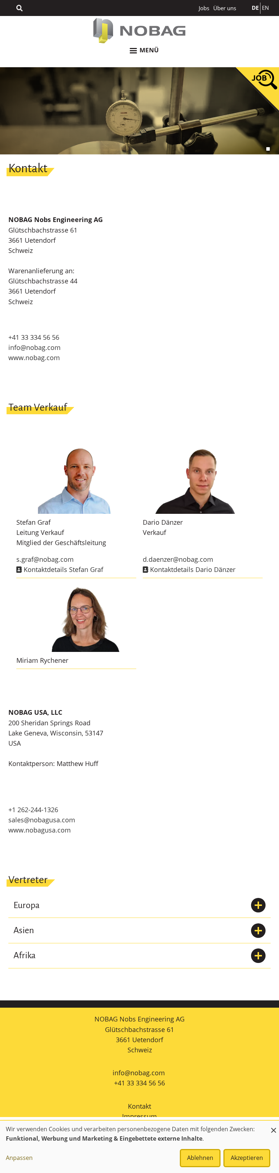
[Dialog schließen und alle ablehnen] (273, 1125)
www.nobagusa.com (39, 830)
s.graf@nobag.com (45, 559)
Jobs (204, 8)
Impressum (139, 1116)
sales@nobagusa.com (41, 819)
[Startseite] (139, 30)
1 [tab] (268, 149)
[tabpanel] (139, 110)
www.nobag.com (34, 357)
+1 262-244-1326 (33, 809)
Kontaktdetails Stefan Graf (62, 569)
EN (265, 7)
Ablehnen (200, 1158)
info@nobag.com (34, 347)
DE (255, 7)
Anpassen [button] (19, 1158)
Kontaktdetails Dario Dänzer (191, 569)
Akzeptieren (247, 1158)
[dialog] (139, 1147)
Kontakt (139, 1106)
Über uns (224, 8)
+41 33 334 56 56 (33, 337)
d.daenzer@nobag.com (178, 559)
